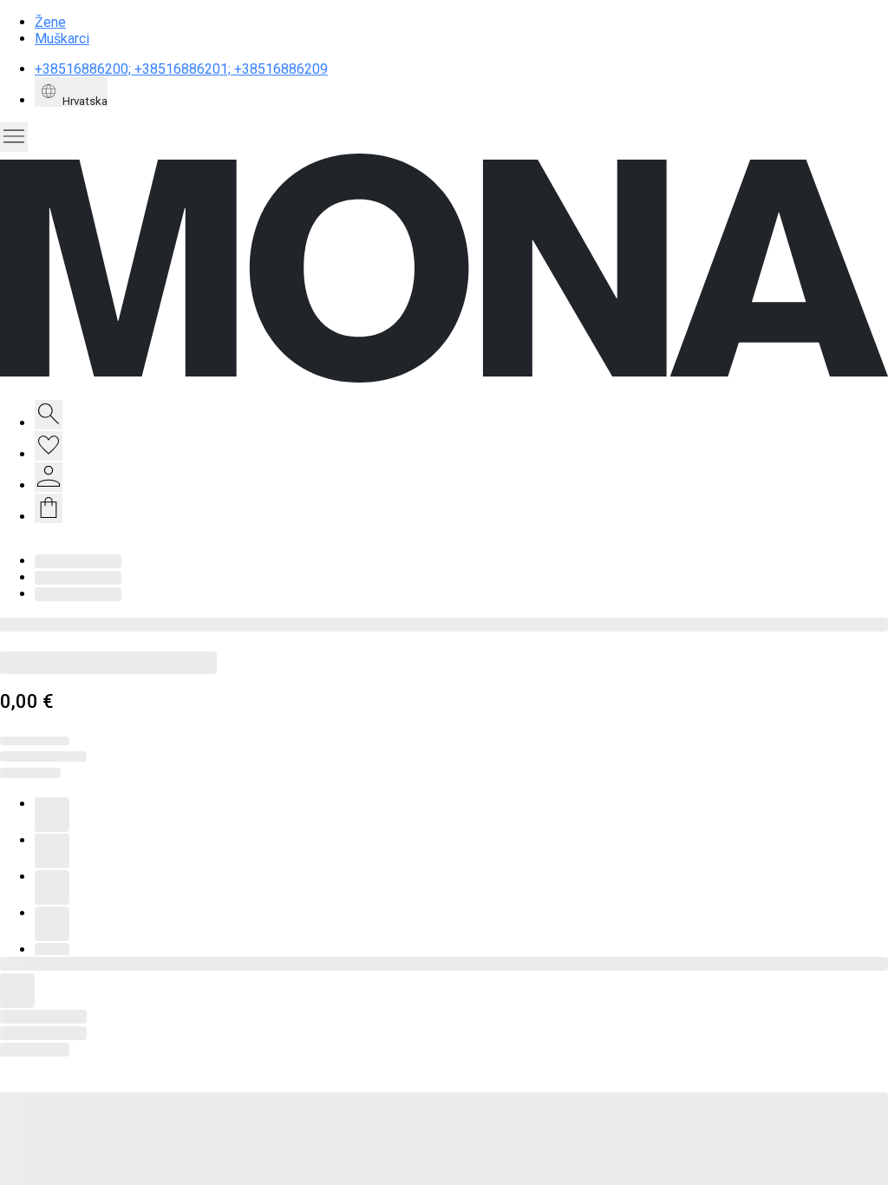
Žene (50, 22)
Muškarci (62, 38)
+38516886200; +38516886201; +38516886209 (181, 69)
